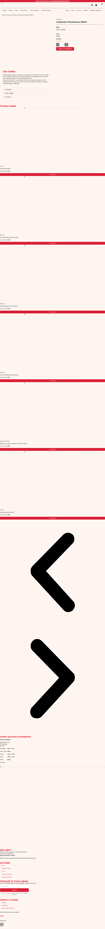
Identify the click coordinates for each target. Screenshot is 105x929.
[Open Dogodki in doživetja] (101, 10)
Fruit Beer (14, 15)
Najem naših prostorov (7, 908)
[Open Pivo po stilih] (27, 10)
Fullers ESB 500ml (5, 168)
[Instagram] (2, 924)
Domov (4, 15)
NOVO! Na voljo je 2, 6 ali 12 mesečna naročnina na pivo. (52, 1)
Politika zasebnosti (6, 874)
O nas (3, 871)
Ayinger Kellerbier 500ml (7, 512)
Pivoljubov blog (5, 868)
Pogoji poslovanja (6, 877)
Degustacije (4, 905)
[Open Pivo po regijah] (38, 10)
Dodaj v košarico (65, 49)
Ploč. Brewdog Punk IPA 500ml (9, 306)
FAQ (2, 865)
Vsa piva (9, 15)
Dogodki (3, 902)
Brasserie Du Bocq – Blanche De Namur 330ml (13, 443)
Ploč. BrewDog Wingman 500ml (9, 375)
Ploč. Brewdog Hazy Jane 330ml (9, 237)
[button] (52, 573)
